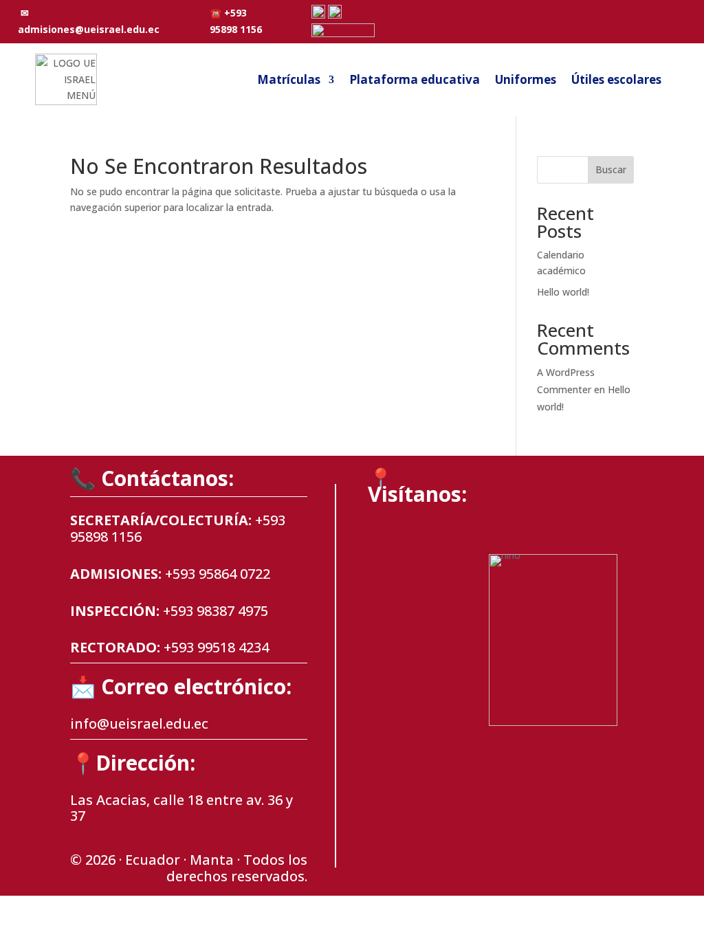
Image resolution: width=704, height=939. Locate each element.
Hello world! (563, 291)
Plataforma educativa (414, 79)
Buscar (610, 169)
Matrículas (288, 79)
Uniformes (525, 79)
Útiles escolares (616, 79)
